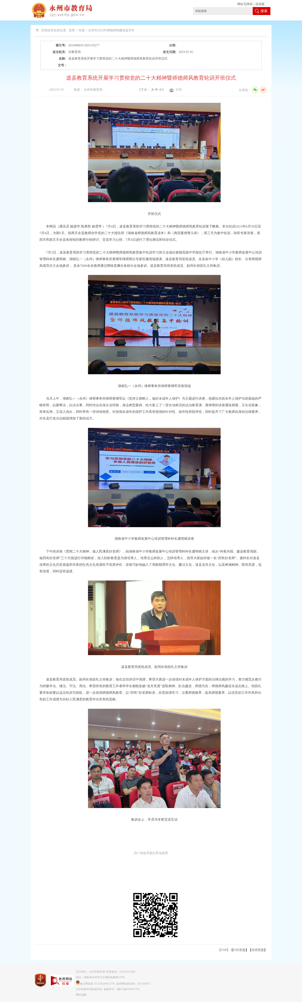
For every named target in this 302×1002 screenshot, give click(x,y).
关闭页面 (258, 950)
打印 (179, 89)
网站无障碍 (245, 4)
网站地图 (81, 994)
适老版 (260, 4)
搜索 (264, 11)
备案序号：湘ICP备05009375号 (122, 989)
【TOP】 (224, 950)
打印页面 (239, 950)
